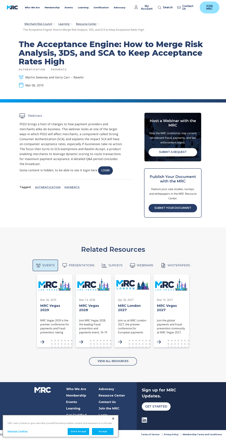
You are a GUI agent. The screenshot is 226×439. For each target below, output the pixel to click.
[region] (60, 426)
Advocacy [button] (119, 7)
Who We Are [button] (32, 7)
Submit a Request (173, 152)
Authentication (48, 187)
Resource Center (86, 24)
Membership (76, 395)
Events (49, 265)
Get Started (156, 406)
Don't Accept (78, 431)
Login (105, 170)
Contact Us (107, 402)
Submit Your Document (172, 207)
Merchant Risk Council (38, 24)
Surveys (116, 265)
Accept (103, 431)
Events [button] (69, 7)
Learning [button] (83, 7)
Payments (72, 187)
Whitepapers (178, 265)
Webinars (145, 265)
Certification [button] (101, 7)
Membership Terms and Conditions (202, 434)
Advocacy (106, 389)
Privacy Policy (171, 434)
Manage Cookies (18, 431)
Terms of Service (150, 434)
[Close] (113, 418)
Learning (64, 24)
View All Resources (113, 361)
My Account (147, 7)
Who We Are (76, 389)
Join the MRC (109, 408)
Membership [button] (52, 7)
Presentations (81, 265)
